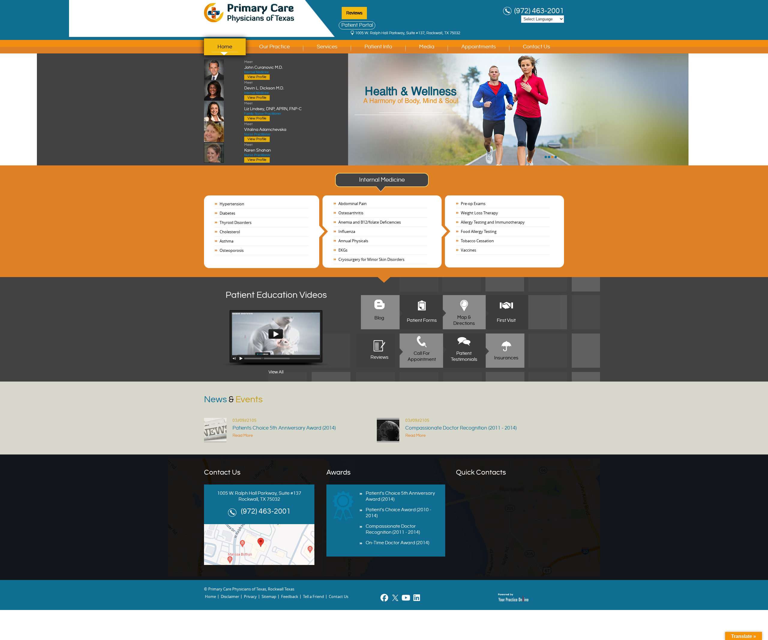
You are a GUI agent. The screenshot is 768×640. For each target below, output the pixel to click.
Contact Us (536, 47)
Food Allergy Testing (478, 231)
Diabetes (227, 213)
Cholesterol (230, 231)
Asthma (226, 241)
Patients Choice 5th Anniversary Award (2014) (284, 428)
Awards (338, 472)
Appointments (478, 47)
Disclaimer (230, 596)
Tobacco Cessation (477, 240)
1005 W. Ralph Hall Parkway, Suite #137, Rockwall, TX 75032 (407, 33)
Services (327, 47)
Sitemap (269, 596)
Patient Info (378, 47)
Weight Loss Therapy (479, 213)
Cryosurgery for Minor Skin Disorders (371, 259)
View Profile (257, 77)
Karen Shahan (257, 147)
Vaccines (468, 250)
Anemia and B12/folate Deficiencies (369, 222)
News (233, 399)
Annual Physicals (353, 240)
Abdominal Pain (352, 203)
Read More (242, 435)
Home (225, 47)
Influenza (346, 231)
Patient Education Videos (276, 295)
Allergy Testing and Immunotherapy (493, 222)
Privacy (250, 596)
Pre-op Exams (473, 203)
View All (276, 372)
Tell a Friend (313, 596)
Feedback (289, 596)
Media (426, 47)
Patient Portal (357, 25)
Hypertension (232, 204)
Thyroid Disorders (235, 222)
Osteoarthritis (350, 213)
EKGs (342, 250)
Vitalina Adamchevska (265, 127)
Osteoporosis (232, 250)
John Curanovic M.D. (263, 65)
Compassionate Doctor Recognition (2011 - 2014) (461, 428)
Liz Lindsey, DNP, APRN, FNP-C (273, 106)
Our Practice (274, 47)
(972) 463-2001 (539, 11)
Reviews (354, 13)
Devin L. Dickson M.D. (264, 85)
